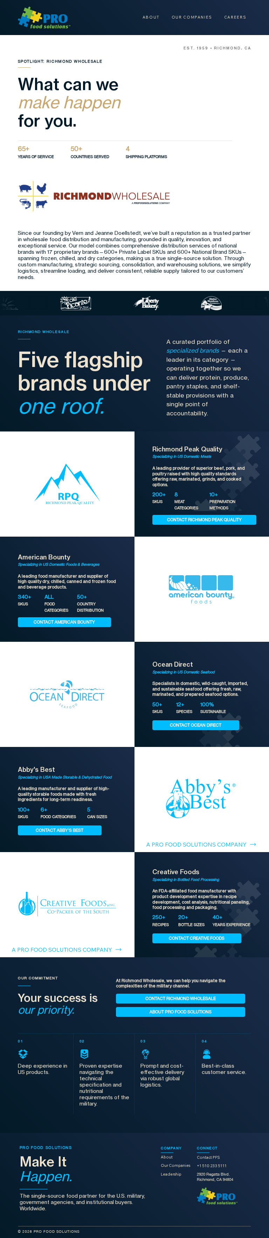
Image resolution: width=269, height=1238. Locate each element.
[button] (204, 520)
